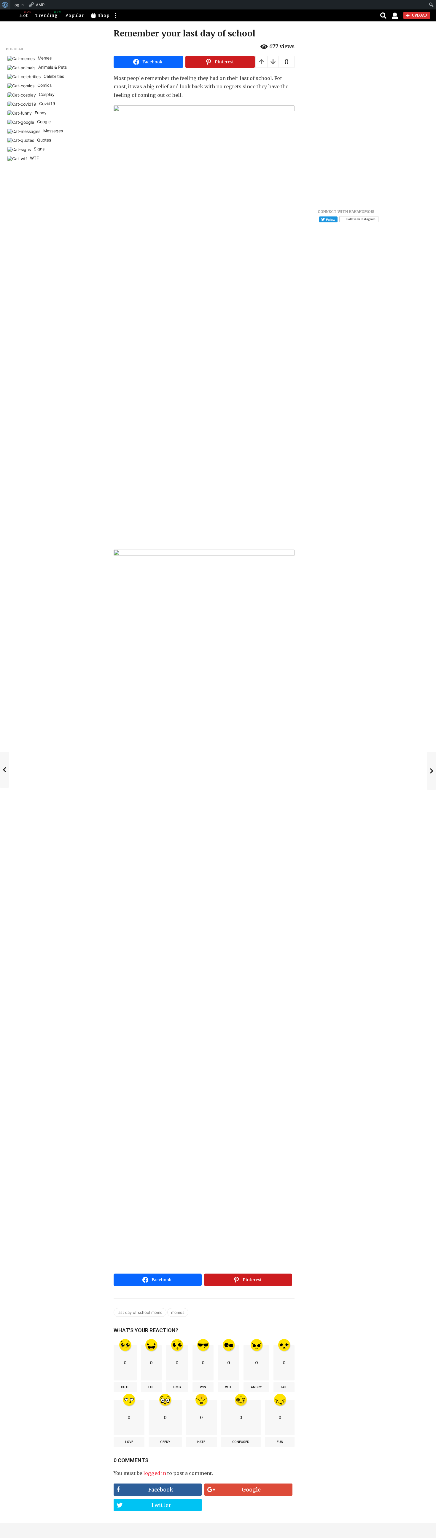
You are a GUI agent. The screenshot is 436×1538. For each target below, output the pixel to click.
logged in (154, 1473)
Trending (46, 14)
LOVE (129, 1442)
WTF (228, 1387)
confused (240, 1442)
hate (201, 1442)
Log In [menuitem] (18, 4)
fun (280, 1442)
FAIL (284, 1387)
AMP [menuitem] (40, 4)
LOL (151, 1387)
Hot (23, 14)
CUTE (125, 1387)
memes (177, 1312)
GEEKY (165, 1442)
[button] (115, 15)
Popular (74, 15)
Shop (103, 15)
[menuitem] (5, 4)
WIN (203, 1387)
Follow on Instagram (360, 219)
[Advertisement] (204, 1226)
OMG (177, 1387)
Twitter (161, 1505)
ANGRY (256, 1387)
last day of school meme (140, 1312)
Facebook (160, 1489)
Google (251, 1489)
